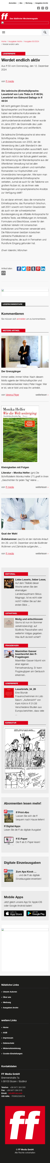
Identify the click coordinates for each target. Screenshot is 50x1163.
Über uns (7, 997)
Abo (20, 3)
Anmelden (12, 3)
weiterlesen (42, 395)
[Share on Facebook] (19, 269)
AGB (5, 1033)
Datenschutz (8, 1043)
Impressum (8, 1038)
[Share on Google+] (28, 269)
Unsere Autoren (10, 992)
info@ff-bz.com (15, 1093)
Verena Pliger (12, 395)
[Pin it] (38, 269)
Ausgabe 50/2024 (31, 41)
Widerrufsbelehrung (12, 1049)
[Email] (3, 273)
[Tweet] (24, 269)
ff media (10, 81)
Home (3, 41)
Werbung (28, 3)
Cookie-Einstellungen (12, 1054)
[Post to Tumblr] (33, 269)
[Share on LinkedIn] (43, 269)
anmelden (21, 319)
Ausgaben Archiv (41, 3)
